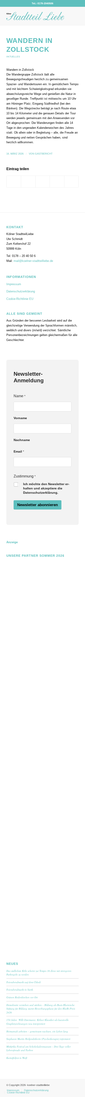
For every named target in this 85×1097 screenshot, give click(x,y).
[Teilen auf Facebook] (14, 181)
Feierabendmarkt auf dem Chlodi (23, 982)
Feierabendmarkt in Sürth (19, 989)
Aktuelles (13, 56)
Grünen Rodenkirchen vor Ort (22, 997)
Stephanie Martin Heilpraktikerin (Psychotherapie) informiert (38, 1039)
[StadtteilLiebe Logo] (35, 16)
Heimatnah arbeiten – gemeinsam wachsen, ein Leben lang (37, 1031)
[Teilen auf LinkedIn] (57, 181)
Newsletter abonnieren (37, 505)
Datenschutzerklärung (20, 291)
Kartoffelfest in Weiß (16, 1057)
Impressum (13, 284)
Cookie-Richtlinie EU (19, 299)
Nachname (22, 440)
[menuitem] (13, 1090)
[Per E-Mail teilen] (71, 181)
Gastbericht (44, 153)
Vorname (20, 418)
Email (19, 451)
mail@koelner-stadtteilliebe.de (33, 261)
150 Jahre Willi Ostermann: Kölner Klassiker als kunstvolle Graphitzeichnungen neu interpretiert (37, 1021)
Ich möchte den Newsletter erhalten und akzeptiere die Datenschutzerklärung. (46, 488)
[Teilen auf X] (28, 181)
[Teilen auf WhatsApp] (43, 181)
